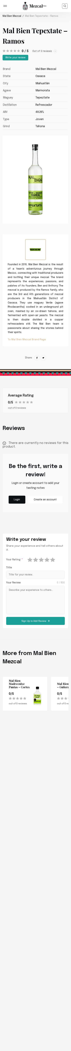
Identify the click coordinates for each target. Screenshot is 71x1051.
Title (9, 567)
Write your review (15, 57)
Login (17, 499)
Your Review (13, 582)
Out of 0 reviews (42, 51)
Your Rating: (14, 559)
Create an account (45, 499)
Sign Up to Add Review (33, 621)
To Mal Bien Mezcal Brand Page (27, 339)
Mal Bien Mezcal (12, 16)
